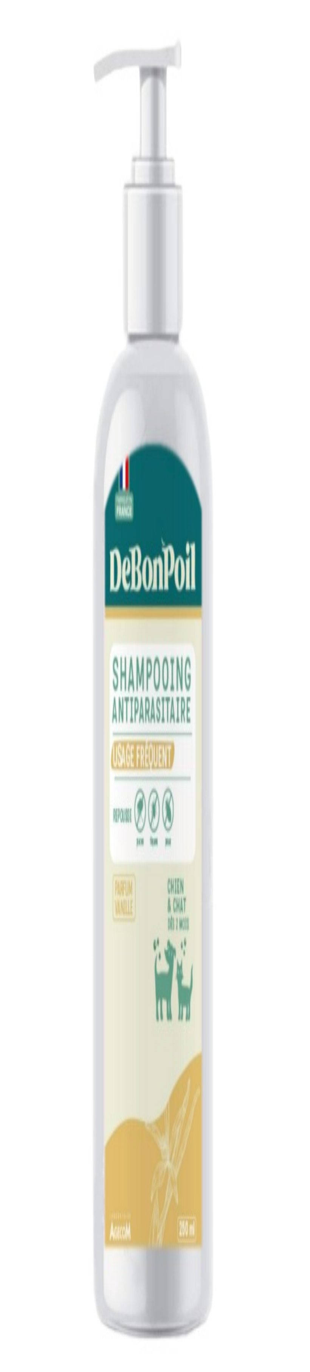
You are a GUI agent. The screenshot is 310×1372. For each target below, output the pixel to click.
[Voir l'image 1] (6, 123)
